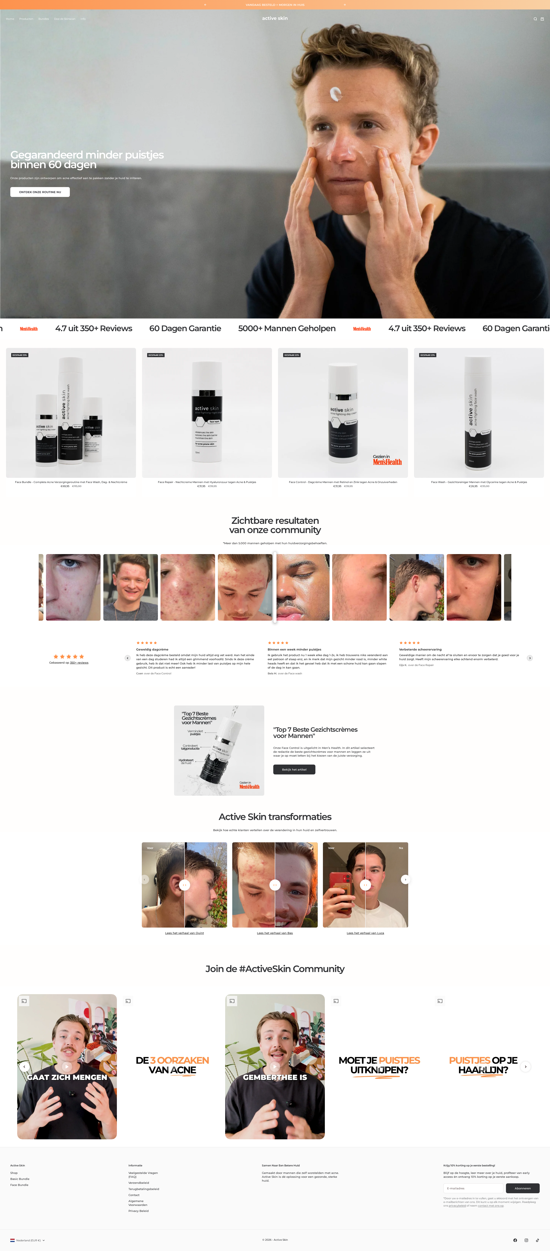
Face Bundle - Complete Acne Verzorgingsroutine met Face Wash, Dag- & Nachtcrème (71, 482)
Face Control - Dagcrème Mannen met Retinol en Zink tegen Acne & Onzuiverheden (343, 482)
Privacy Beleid (138, 1211)
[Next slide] (530, 658)
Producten (26, 18)
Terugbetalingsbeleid (143, 1189)
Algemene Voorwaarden (137, 1203)
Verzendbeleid (138, 1182)
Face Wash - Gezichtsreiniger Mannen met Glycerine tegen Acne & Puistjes (479, 482)
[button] (86, 1211)
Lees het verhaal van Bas (275, 933)
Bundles (43, 18)
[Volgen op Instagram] (526, 1240)
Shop (14, 1173)
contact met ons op (491, 1205)
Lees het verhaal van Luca (365, 933)
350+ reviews (79, 662)
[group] (275, 163)
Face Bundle (19, 1185)
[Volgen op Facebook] (515, 1240)
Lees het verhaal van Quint (184, 933)
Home (10, 18)
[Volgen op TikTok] (537, 1240)
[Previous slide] (128, 658)
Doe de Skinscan (64, 18)
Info (83, 18)
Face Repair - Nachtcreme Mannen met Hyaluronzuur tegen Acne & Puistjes (207, 482)
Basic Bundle (19, 1179)
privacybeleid (457, 1205)
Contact (133, 1195)
